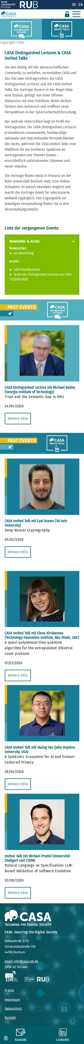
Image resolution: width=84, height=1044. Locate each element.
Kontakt (10, 1018)
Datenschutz (13, 1009)
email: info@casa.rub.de (21, 961)
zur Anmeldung (24, 253)
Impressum (12, 1000)
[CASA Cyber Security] (8, 14)
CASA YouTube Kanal (27, 270)
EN (81, 4)
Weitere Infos (18, 418)
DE (74, 4)
